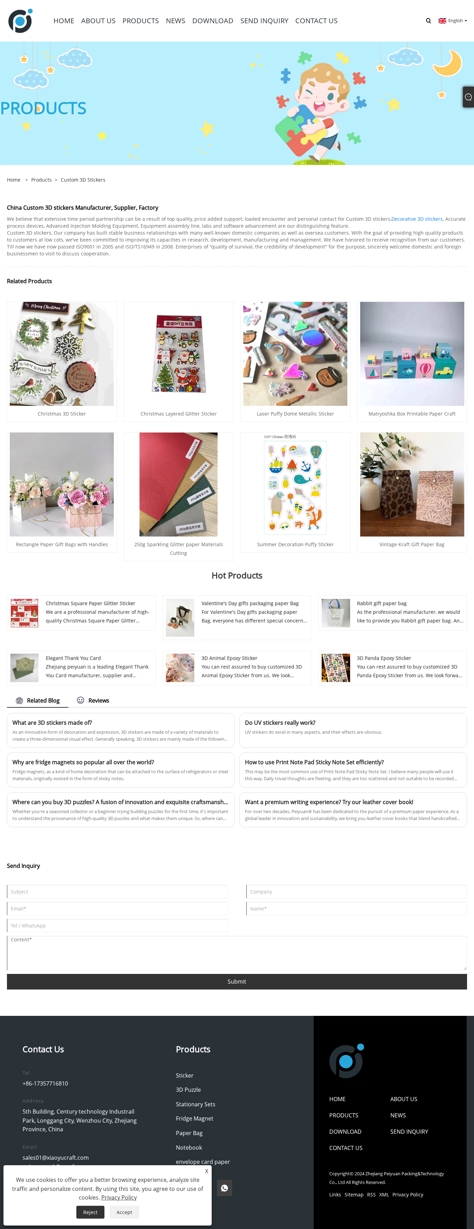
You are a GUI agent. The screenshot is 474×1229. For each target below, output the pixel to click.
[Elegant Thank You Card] (24, 667)
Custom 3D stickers (83, 179)
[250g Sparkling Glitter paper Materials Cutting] (178, 483)
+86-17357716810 (45, 1083)
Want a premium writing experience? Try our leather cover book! (329, 802)
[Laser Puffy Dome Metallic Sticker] (295, 353)
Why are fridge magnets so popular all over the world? (83, 762)
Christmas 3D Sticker (62, 413)
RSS (371, 1194)
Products (41, 179)
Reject (90, 1212)
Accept (124, 1212)
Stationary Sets (195, 1104)
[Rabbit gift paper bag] (336, 612)
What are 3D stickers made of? (52, 722)
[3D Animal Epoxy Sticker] (180, 667)
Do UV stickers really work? (280, 722)
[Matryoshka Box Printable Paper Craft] (412, 353)
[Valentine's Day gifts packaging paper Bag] (180, 617)
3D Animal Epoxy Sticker (229, 658)
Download (345, 1131)
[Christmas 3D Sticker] (62, 353)
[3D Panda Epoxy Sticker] (336, 667)
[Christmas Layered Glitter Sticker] (179, 353)
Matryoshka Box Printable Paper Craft (412, 413)
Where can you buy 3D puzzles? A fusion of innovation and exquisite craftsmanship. (120, 802)
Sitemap (354, 1194)
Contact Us (346, 1148)
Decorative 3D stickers (417, 219)
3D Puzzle (188, 1089)
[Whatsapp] (224, 1188)
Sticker (185, 1075)
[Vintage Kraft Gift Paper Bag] (412, 483)
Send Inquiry (409, 1131)
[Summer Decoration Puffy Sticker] (295, 483)
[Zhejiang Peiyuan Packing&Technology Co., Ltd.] (20, 20)
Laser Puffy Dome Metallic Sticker (295, 413)
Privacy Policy (407, 1194)
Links (335, 1194)
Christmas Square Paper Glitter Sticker (90, 603)
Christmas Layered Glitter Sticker (179, 413)
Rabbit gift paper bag (382, 603)
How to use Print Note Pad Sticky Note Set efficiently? (314, 762)
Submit (237, 981)
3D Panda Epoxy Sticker (384, 658)
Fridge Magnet (194, 1118)
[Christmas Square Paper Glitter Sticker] (24, 612)
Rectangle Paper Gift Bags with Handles (62, 544)
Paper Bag (189, 1133)
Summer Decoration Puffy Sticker (295, 544)
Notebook (189, 1147)
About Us (403, 1099)
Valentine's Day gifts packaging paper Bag (250, 603)
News (398, 1115)
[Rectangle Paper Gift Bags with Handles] (62, 483)
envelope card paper (203, 1162)
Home (337, 1099)
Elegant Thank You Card (73, 658)
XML (384, 1194)
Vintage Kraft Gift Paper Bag (412, 544)
